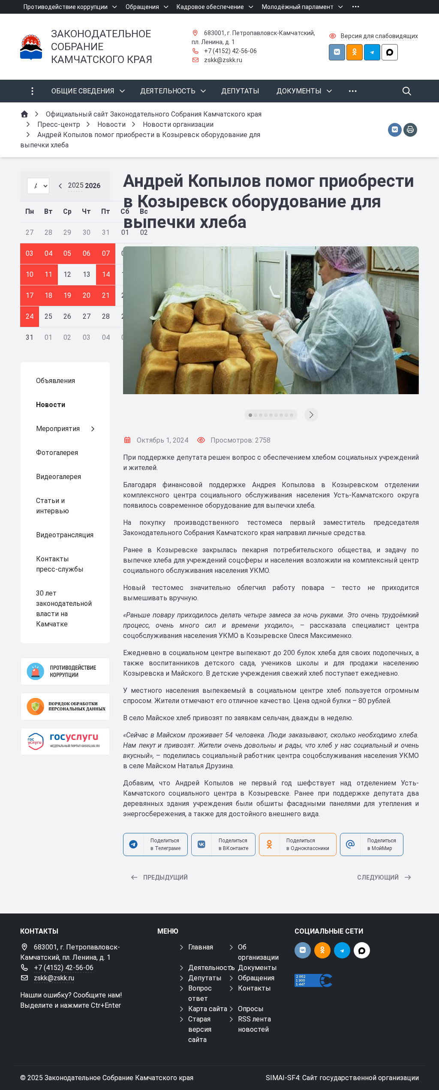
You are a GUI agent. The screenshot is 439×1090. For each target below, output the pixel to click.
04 (48, 253)
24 (29, 316)
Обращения (256, 978)
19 (67, 295)
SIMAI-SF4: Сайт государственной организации (342, 1078)
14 (106, 274)
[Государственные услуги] (65, 741)
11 (48, 274)
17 (29, 295)
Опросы (251, 1009)
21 (106, 295)
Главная (200, 947)
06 (86, 253)
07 (106, 253)
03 (29, 253)
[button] (250, 415)
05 (67, 253)
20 (86, 295)
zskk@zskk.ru (223, 60)
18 (48, 295)
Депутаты (205, 978)
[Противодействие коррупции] (65, 671)
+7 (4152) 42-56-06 (230, 51)
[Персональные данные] (65, 706)
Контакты (254, 988)
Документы (257, 968)
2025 (76, 185)
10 (29, 274)
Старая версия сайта (199, 1029)
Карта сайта (207, 1009)
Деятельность (211, 968)
